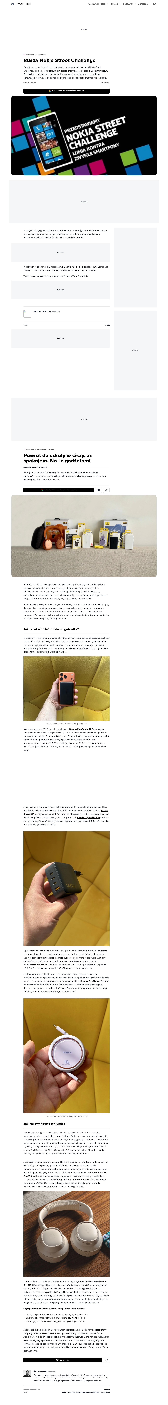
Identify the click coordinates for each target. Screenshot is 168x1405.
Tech (103, 4)
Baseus (78, 1392)
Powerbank (96, 1392)
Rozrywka (128, 4)
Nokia (97, 78)
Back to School (68, 1392)
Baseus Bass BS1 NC (83, 1179)
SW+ (155, 4)
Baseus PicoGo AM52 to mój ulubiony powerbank (66, 724)
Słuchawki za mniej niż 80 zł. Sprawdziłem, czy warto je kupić (55, 1318)
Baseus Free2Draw (89, 981)
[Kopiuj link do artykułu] (106, 490)
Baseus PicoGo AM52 (80, 729)
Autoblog (143, 4)
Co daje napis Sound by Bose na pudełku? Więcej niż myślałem (56, 1314)
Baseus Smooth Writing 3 (53, 1333)
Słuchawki (105, 1392)
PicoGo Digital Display (88, 817)
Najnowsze (93, 4)
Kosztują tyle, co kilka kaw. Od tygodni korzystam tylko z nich (55, 1321)
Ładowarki (86, 1392)
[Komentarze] (99, 490)
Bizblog (114, 4)
